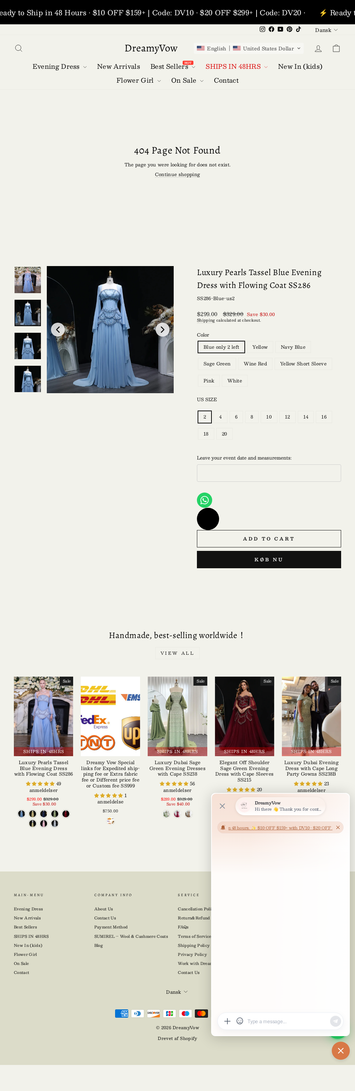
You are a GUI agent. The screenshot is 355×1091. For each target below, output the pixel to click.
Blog (98, 945)
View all (178, 653)
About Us (103, 909)
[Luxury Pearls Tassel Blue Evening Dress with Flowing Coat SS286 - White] (55, 823)
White (234, 381)
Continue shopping (177, 174)
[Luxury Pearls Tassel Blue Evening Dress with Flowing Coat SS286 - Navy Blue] (44, 814)
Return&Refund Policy (201, 918)
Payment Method (111, 927)
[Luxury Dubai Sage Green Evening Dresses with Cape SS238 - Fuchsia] (177, 814)
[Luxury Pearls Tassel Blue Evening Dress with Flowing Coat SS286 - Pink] (44, 823)
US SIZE (207, 399)
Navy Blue (293, 347)
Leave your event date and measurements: (244, 458)
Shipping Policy (194, 945)
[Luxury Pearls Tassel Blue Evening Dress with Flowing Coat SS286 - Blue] (21, 814)
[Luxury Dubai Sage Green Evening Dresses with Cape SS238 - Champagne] (188, 814)
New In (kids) (28, 945)
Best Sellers (25, 927)
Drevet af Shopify (177, 1038)
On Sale (21, 963)
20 (224, 434)
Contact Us (105, 918)
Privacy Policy (192, 954)
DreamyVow (151, 48)
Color (203, 335)
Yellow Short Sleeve (303, 363)
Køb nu (268, 559)
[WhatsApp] (204, 500)
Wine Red (255, 363)
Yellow (260, 347)
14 (306, 417)
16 (324, 417)
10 (269, 417)
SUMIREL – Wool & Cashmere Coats (131, 936)
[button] (249, 48)
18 (206, 434)
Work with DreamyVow (201, 963)
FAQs (183, 927)
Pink (209, 381)
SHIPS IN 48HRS (31, 936)
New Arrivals (27, 918)
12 (287, 417)
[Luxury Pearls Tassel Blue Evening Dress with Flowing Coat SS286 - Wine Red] (66, 814)
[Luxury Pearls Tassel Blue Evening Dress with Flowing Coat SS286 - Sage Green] (55, 814)
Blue (221, 347)
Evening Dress (28, 909)
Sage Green (217, 363)
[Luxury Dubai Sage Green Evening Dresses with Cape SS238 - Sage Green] (166, 814)
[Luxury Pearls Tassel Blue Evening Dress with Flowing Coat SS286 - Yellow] (32, 814)
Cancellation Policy (197, 909)
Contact (21, 972)
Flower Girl (25, 954)
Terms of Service (194, 936)
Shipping (206, 320)
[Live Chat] (208, 519)
